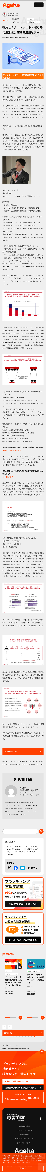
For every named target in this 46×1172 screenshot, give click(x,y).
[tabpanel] (13, 988)
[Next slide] (9, 1027)
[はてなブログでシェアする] (22, 868)
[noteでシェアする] (33, 868)
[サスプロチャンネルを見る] (16, 1117)
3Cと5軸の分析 (7, 477)
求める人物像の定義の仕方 (11, 450)
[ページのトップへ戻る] (42, 1051)
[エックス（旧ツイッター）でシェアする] (9, 868)
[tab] (34, 1036)
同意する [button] (23, 1168)
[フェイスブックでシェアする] (16, 868)
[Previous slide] (4, 1027)
